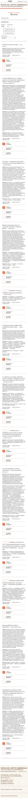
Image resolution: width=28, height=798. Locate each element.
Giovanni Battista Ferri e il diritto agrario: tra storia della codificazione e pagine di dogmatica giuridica (13, 80)
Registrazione (20, 1)
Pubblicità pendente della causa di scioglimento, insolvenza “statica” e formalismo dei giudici (13, 582)
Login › (25, 1)
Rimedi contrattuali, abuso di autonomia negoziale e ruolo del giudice (11, 226)
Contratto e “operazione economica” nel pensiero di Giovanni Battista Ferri (13, 162)
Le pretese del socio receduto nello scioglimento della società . (12, 326)
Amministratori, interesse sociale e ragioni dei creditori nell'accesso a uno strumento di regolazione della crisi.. (13, 691)
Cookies (20, 789)
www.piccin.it (22, 771)
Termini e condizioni (5, 789)
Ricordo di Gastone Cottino (10, 44)
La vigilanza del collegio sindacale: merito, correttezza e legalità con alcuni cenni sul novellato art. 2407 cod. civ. (13, 378)
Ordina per (4, 36)
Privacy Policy (14, 789)
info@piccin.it (7, 777)
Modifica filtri (9, 29)
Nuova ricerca (9, 33)
